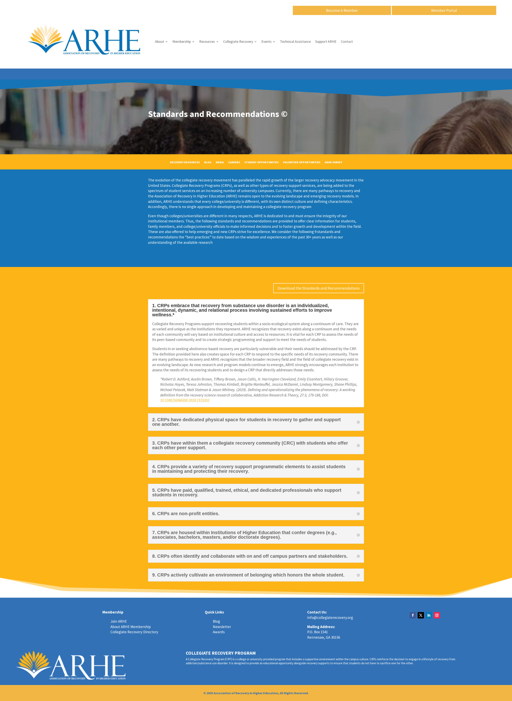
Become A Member (342, 10)
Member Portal (444, 10)
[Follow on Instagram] (437, 615)
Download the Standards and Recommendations (319, 288)
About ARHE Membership (130, 626)
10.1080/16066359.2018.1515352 (184, 400)
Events (266, 41)
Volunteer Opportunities (301, 162)
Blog (207, 162)
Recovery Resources (185, 162)
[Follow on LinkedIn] (429, 615)
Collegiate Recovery (238, 41)
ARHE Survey (333, 162)
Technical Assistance (295, 41)
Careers (234, 162)
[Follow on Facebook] (413, 615)
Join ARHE (118, 621)
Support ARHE (325, 41)
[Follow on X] (421, 615)
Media (220, 162)
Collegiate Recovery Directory (134, 631)
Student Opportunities (261, 162)
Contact (347, 41)
